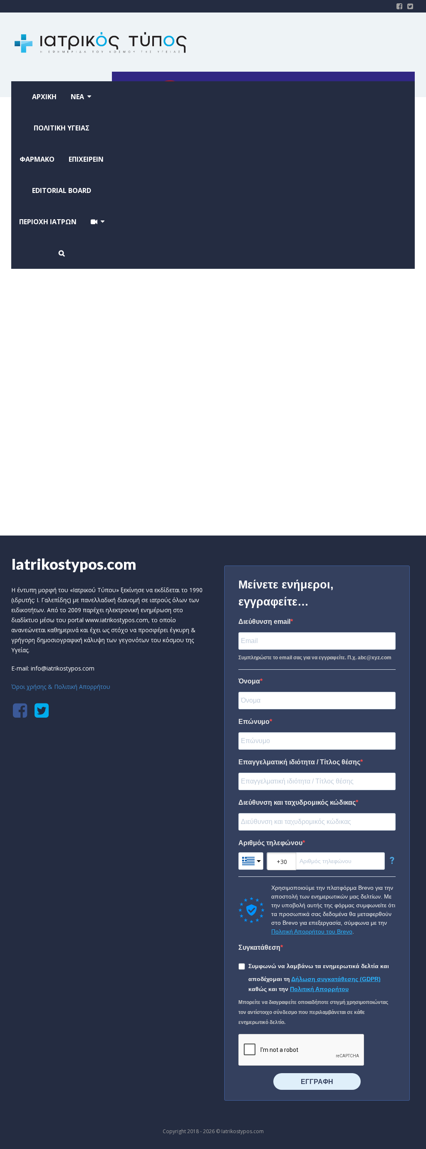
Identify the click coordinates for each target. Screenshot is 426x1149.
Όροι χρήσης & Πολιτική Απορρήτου (60, 687)
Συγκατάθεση (259, 947)
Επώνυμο (254, 721)
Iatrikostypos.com (73, 563)
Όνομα (249, 681)
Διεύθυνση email (264, 621)
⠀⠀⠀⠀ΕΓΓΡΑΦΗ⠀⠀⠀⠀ (317, 1081)
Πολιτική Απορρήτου (319, 989)
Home (193, 480)
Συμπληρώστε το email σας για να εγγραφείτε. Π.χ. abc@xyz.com (314, 658)
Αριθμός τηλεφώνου (270, 842)
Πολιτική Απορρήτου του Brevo (311, 931)
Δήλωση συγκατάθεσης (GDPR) (336, 979)
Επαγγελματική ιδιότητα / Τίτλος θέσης (299, 762)
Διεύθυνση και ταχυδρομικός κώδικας (297, 802)
